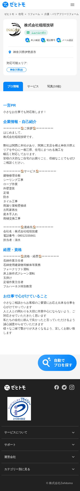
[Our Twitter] (64, 388)
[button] (40, 367)
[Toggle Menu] (72, 4)
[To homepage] (14, 4)
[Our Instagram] (72, 388)
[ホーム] (14, 388)
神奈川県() (16, 69)
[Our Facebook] (56, 388)
